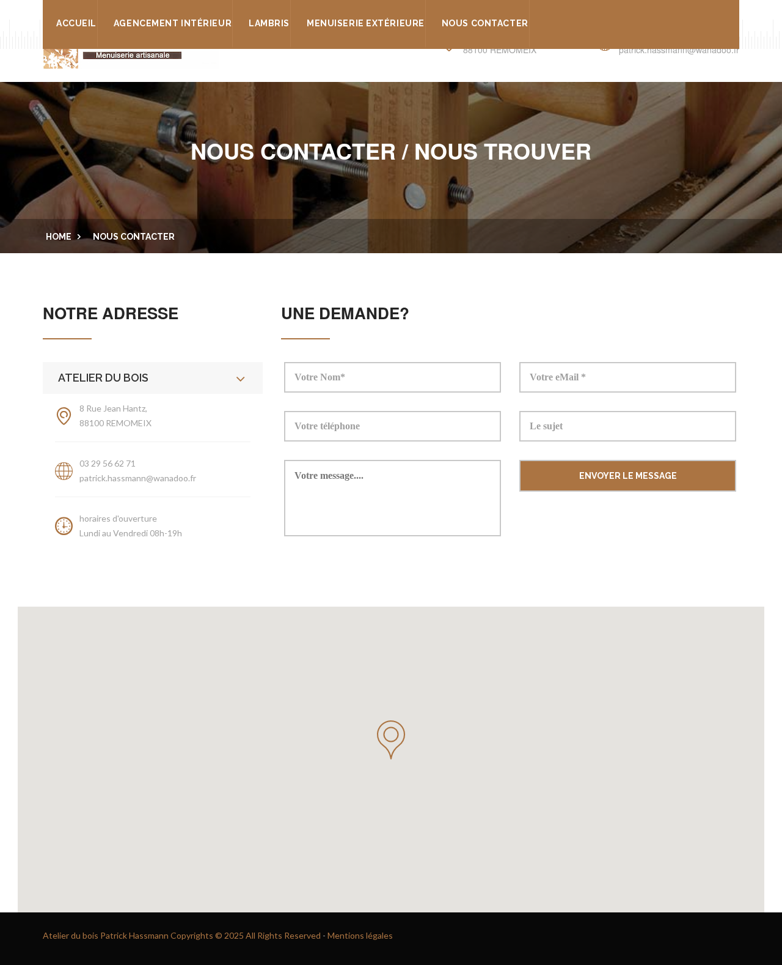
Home (58, 237)
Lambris (269, 23)
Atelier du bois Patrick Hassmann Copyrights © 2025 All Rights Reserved (182, 935)
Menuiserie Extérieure (366, 23)
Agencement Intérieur (173, 23)
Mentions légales (360, 935)
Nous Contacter (485, 23)
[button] (391, 740)
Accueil (76, 23)
